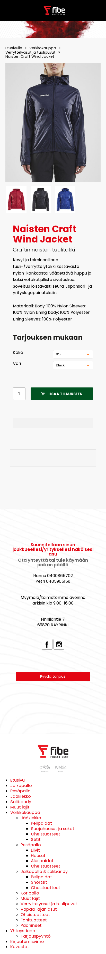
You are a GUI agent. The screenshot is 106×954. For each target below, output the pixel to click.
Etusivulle (13, 48)
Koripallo (30, 893)
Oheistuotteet (45, 834)
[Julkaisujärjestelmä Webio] (60, 771)
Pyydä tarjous (53, 676)
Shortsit (39, 882)
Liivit (35, 850)
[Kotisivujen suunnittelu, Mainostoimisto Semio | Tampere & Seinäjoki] (46, 771)
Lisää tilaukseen (65, 393)
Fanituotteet (34, 920)
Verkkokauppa (42, 48)
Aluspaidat (42, 861)
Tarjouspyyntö (36, 936)
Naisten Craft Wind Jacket (29, 56)
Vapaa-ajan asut (39, 909)
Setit (36, 839)
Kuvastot (19, 947)
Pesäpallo (20, 791)
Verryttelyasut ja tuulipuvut (30, 52)
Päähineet (31, 925)
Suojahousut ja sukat (52, 829)
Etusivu (17, 780)
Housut (38, 856)
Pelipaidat (41, 823)
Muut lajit (20, 807)
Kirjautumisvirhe (27, 942)
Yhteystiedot (23, 931)
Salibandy (20, 802)
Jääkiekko (20, 796)
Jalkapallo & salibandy (44, 871)
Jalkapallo (21, 785)
